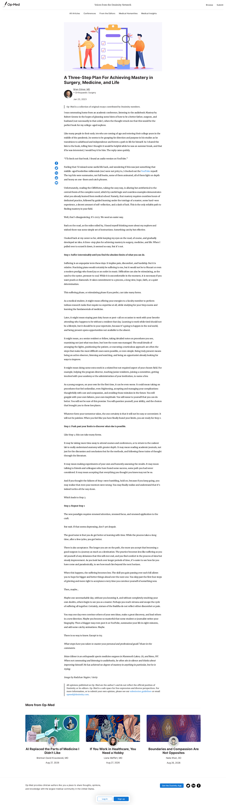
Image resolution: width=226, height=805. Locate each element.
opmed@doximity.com (78, 694)
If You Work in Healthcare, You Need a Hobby (113, 751)
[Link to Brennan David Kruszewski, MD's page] (52, 741)
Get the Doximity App (172, 785)
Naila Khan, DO (173, 758)
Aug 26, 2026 (163, 762)
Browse (209, 5)
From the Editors (107, 13)
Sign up (121, 799)
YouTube (145, 171)
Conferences (90, 13)
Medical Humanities (128, 13)
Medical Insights (149, 13)
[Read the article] (52, 728)
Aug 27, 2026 (42, 762)
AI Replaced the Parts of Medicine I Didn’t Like (52, 751)
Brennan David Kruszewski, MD (52, 758)
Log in (105, 799)
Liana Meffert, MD (113, 758)
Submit (220, 5)
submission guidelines (141, 691)
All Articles (74, 13)
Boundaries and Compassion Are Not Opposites (173, 751)
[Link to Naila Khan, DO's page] (174, 741)
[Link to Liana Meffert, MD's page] (113, 741)
